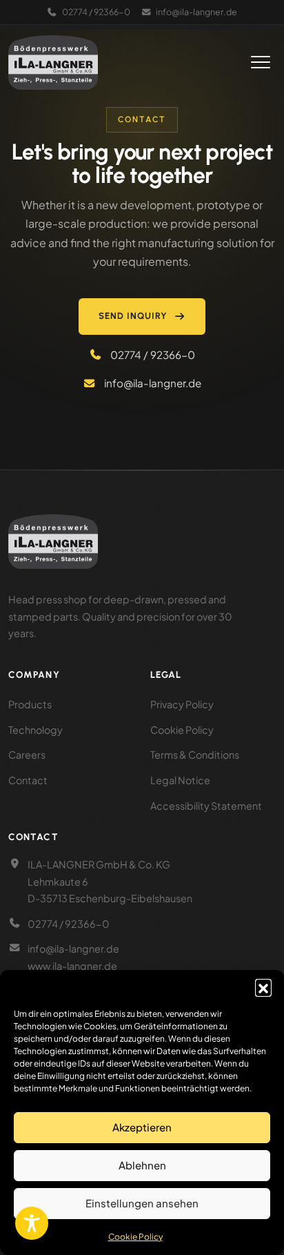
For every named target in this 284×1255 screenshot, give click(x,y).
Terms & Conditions (194, 754)
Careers (26, 754)
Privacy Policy (182, 704)
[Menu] (260, 62)
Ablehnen (142, 1164)
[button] (263, 987)
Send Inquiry (133, 316)
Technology (35, 729)
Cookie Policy (135, 1237)
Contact (28, 780)
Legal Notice (180, 780)
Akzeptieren (142, 1127)
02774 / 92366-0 (96, 11)
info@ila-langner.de (196, 11)
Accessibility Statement (206, 805)
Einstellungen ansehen (142, 1202)
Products (30, 704)
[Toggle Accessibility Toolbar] (32, 1223)
